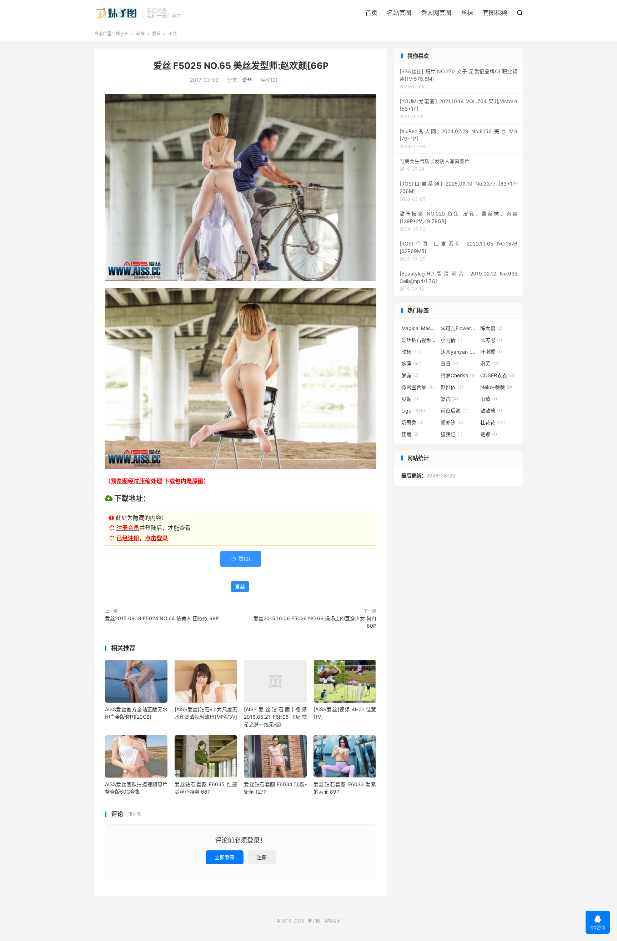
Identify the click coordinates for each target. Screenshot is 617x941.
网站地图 (332, 921)
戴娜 (488, 434)
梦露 (409, 375)
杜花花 (492, 422)
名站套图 (399, 12)
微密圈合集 (417, 387)
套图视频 (495, 12)
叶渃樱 (491, 352)
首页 (371, 12)
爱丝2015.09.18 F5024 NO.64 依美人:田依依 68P (162, 618)
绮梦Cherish (458, 375)
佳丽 (409, 434)
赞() (240, 559)
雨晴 (488, 399)
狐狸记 (451, 434)
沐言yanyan (458, 352)
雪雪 (449, 363)
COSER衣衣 (497, 375)
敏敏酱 (491, 411)
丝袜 (467, 12)
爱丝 (156, 33)
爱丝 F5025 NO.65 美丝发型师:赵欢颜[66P (240, 65)
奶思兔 (412, 422)
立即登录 (225, 857)
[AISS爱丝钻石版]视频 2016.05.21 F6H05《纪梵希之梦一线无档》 (275, 716)
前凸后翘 (454, 411)
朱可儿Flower (458, 328)
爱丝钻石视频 (419, 340)
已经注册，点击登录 (142, 538)
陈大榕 (491, 328)
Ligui (413, 411)
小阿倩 (451, 340)
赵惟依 (452, 387)
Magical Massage (419, 328)
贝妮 (409, 399)
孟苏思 (491, 340)
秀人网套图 (436, 12)
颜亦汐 (452, 422)
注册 (262, 857)
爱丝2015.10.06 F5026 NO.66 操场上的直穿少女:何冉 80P (315, 622)
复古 (449, 399)
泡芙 (490, 363)
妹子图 (116, 13)
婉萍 (411, 363)
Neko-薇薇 (496, 387)
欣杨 (410, 352)
